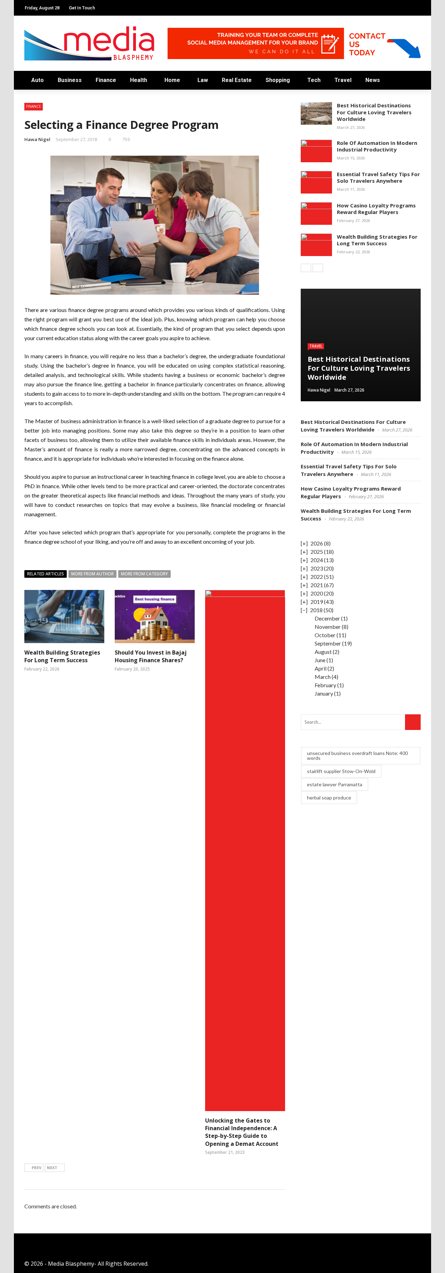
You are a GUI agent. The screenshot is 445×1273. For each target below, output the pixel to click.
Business (70, 80)
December (327, 618)
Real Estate (237, 80)
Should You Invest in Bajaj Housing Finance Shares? (151, 656)
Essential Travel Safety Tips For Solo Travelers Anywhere (378, 177)
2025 (316, 551)
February (325, 685)
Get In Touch (82, 7)
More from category (144, 574)
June (320, 660)
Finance (106, 80)
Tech (314, 80)
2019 (316, 601)
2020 (316, 593)
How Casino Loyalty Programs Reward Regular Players (376, 209)
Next (52, 1167)
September (328, 643)
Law (202, 80)
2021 (316, 585)
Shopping (278, 80)
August (323, 651)
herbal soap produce (329, 797)
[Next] (318, 268)
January (324, 693)
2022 (316, 576)
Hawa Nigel (37, 139)
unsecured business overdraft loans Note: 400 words (357, 755)
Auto (37, 80)
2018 (316, 610)
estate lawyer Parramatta (334, 784)
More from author (92, 574)
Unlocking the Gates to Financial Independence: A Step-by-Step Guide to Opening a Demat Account (241, 1132)
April (320, 668)
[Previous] (306, 268)
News (372, 80)
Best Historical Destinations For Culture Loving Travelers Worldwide (374, 112)
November (328, 626)
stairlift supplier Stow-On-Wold (341, 771)
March (323, 676)
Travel (342, 80)
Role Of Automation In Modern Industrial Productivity (377, 146)
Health (138, 80)
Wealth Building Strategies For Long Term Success (62, 656)
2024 (316, 560)
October (325, 635)
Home (172, 80)
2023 (316, 568)
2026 (316, 543)
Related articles (45, 574)
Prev (36, 1167)
